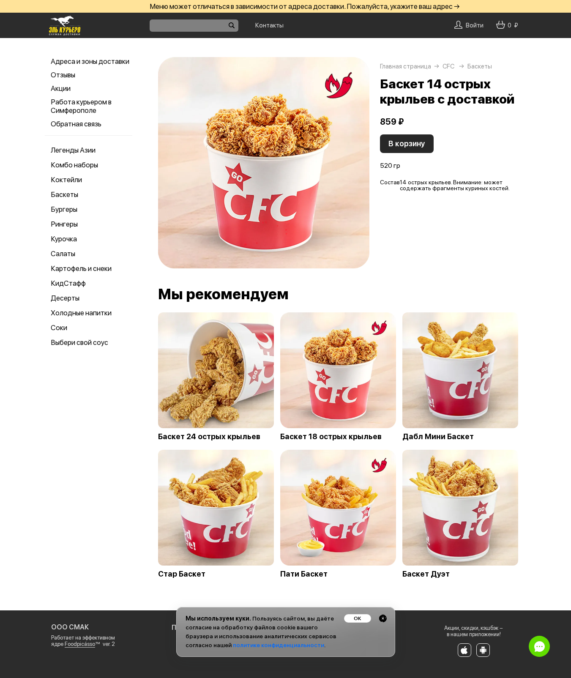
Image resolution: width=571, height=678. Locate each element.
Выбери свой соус (79, 342)
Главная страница (405, 66)
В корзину (406, 143)
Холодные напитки (81, 313)
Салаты (63, 253)
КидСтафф (68, 283)
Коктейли (66, 179)
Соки (59, 327)
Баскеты (64, 194)
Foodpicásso (80, 644)
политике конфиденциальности (278, 645)
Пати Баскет (304, 574)
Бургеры (64, 209)
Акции (61, 88)
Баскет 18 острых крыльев (331, 436)
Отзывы (63, 75)
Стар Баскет (181, 574)
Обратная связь (76, 124)
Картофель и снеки (81, 268)
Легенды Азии (73, 150)
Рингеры (64, 224)
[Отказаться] (383, 618)
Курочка (64, 239)
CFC (448, 66)
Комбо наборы (74, 165)
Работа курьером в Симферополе (81, 106)
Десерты (65, 298)
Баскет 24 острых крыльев (209, 436)
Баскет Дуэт (426, 574)
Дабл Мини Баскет (438, 436)
